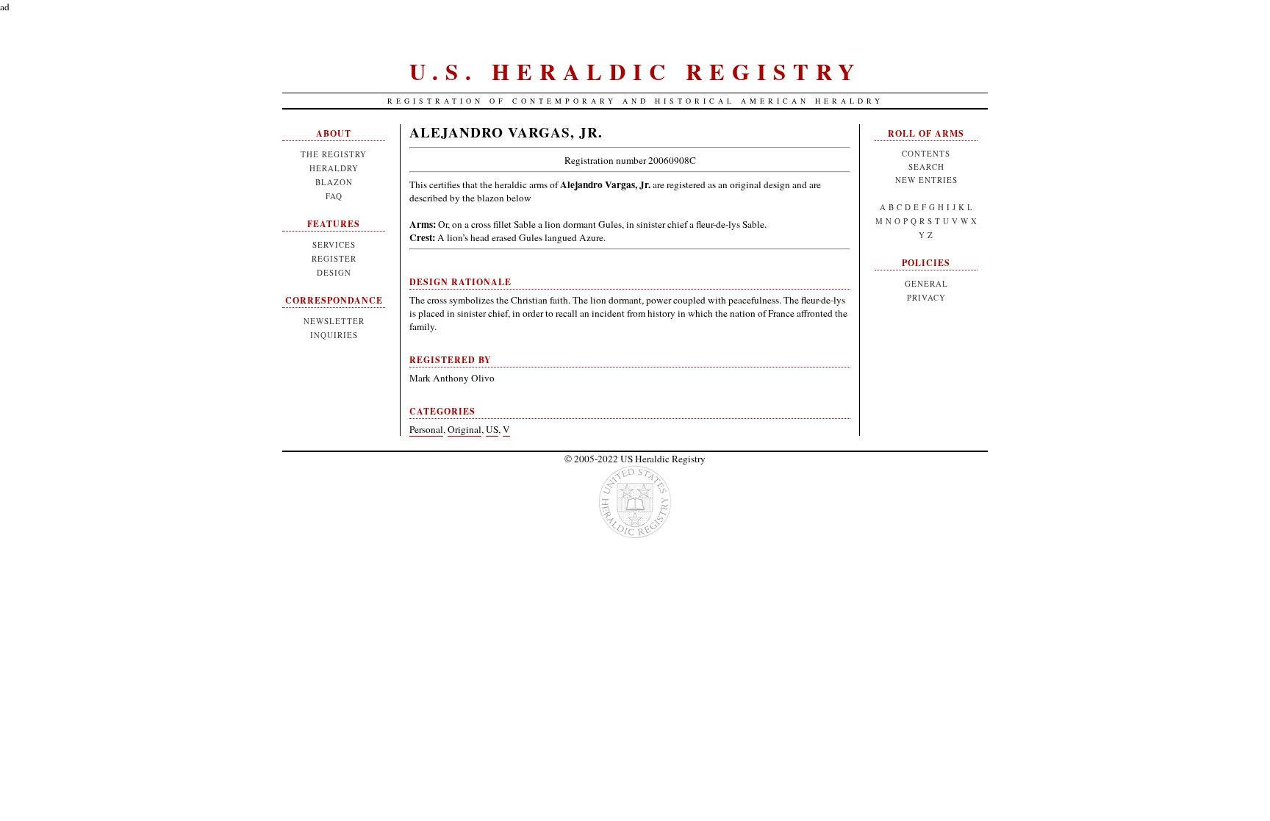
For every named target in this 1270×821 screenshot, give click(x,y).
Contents (926, 153)
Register (334, 258)
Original (464, 429)
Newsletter (334, 320)
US (492, 429)
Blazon (334, 181)
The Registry (334, 153)
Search (926, 166)
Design (334, 272)
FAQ (334, 195)
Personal (426, 429)
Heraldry (334, 167)
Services (334, 244)
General (926, 283)
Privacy (926, 297)
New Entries (926, 179)
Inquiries (334, 334)
